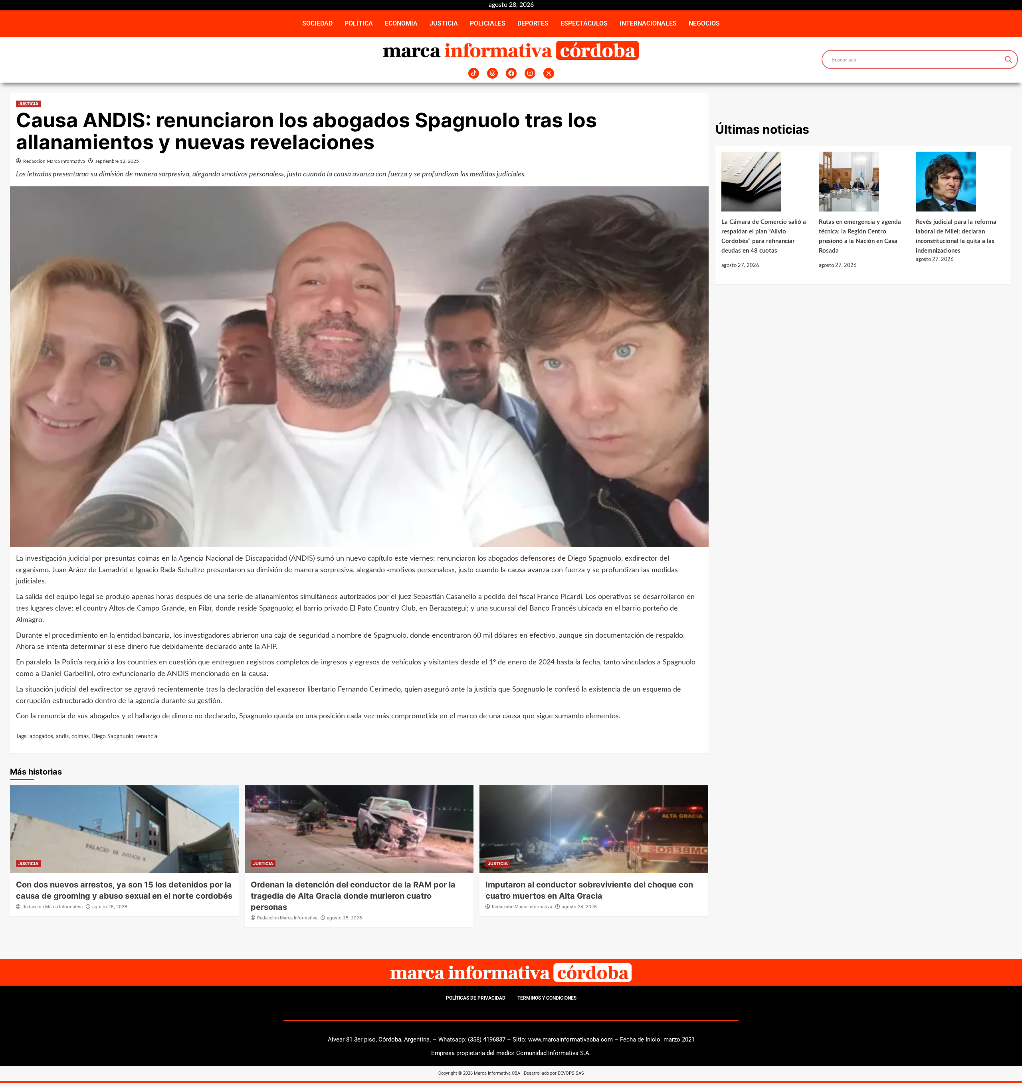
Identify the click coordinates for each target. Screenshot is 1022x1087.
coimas (80, 736)
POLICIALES (487, 23)
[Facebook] (511, 73)
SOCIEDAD (317, 23)
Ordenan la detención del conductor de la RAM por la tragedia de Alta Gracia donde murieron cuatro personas (353, 896)
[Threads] (492, 73)
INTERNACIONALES (648, 23)
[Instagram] (530, 73)
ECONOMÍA (401, 23)
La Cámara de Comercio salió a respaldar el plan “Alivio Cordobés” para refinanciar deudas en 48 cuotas (763, 236)
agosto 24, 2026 (579, 906)
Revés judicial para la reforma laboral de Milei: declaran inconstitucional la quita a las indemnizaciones (956, 236)
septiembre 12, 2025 (117, 161)
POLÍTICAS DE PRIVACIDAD (475, 998)
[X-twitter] (548, 73)
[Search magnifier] (1008, 59)
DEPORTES (533, 23)
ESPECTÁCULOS (584, 23)
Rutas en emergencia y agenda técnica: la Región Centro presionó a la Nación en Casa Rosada (860, 236)
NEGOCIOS (704, 23)
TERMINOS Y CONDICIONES (546, 998)
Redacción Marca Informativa (54, 161)
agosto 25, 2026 (109, 906)
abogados (41, 736)
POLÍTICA (359, 23)
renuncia (146, 736)
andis (62, 736)
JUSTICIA (444, 23)
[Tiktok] (473, 73)
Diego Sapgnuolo (112, 736)
